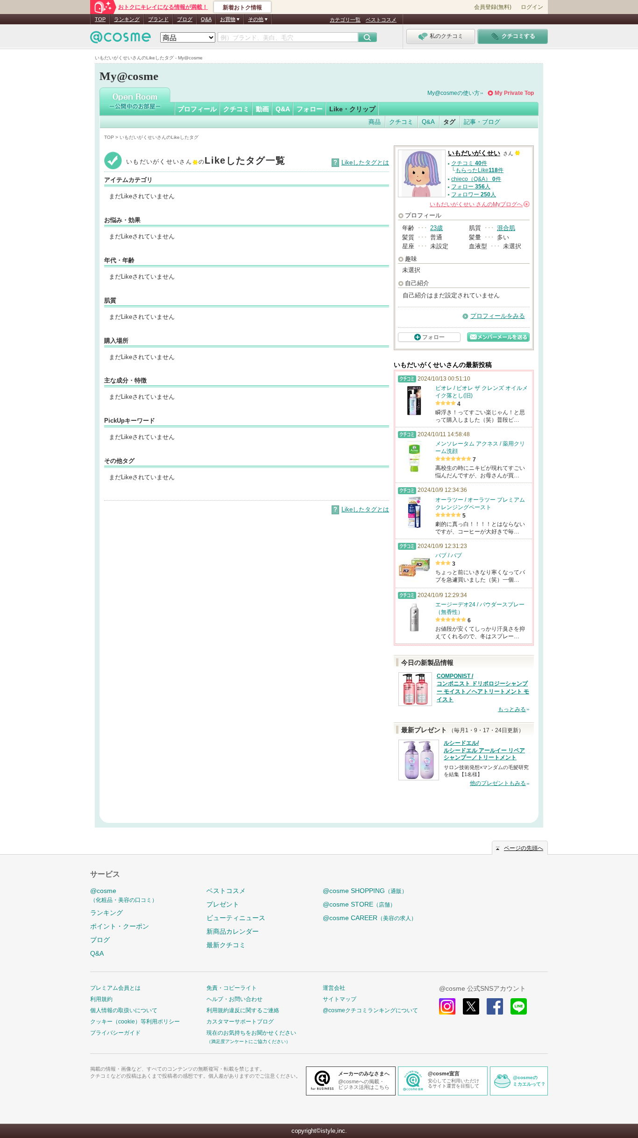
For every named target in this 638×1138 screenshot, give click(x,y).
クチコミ (236, 109)
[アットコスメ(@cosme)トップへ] (120, 39)
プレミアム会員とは (115, 988)
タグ (449, 121)
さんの (479, 204)
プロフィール (197, 109)
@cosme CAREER (370, 918)
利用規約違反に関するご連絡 (242, 1010)
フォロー (310, 109)
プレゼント (222, 904)
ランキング (127, 19)
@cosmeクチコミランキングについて (370, 1010)
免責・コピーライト (231, 988)
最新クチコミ (226, 945)
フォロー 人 (470, 186)
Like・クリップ (352, 109)
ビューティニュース (235, 918)
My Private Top (514, 93)
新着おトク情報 (242, 7)
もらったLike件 (479, 170)
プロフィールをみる (497, 315)
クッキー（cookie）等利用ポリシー (135, 1021)
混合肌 (506, 227)
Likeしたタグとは (365, 162)
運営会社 (334, 988)
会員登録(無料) (492, 7)
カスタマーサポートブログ (240, 1021)
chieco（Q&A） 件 (476, 179)
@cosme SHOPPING (365, 890)
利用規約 (101, 999)
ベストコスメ (381, 19)
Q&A (206, 19)
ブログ (184, 19)
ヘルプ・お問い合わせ (234, 999)
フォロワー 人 (473, 194)
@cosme (123, 895)
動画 (262, 109)
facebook (495, 1006)
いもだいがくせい (474, 153)
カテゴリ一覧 (345, 19)
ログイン (532, 7)
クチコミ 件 (469, 163)
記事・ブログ (482, 121)
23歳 (436, 227)
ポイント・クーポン (119, 926)
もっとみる (512, 709)
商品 (375, 121)
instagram (447, 1006)
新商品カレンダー (232, 931)
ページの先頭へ (523, 848)
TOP (100, 19)
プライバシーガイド (115, 1033)
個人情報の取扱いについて (123, 1010)
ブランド (158, 19)
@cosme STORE (359, 904)
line (518, 1006)
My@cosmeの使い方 (453, 93)
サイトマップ (339, 999)
